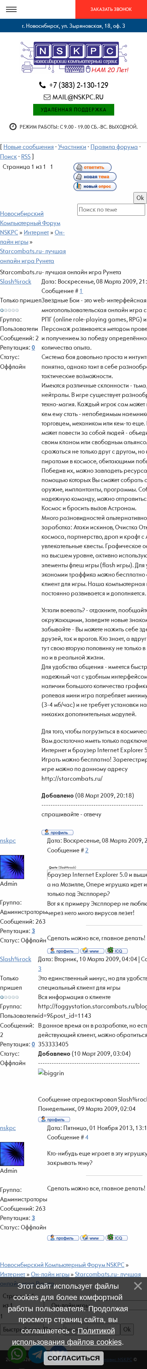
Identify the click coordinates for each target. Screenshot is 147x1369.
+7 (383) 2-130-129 (77, 85)
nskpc (8, 840)
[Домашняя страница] (92, 950)
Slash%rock (15, 281)
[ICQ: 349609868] (117, 950)
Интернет (36, 232)
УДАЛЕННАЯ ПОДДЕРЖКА (74, 109)
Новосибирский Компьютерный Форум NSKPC (30, 222)
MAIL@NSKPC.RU (78, 97)
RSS (26, 156)
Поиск (8, 156)
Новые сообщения (28, 147)
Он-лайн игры (50, 1274)
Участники (72, 147)
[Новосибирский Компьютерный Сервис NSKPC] (74, 56)
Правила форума (114, 147)
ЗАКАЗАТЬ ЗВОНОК (111, 9)
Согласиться (73, 1358)
